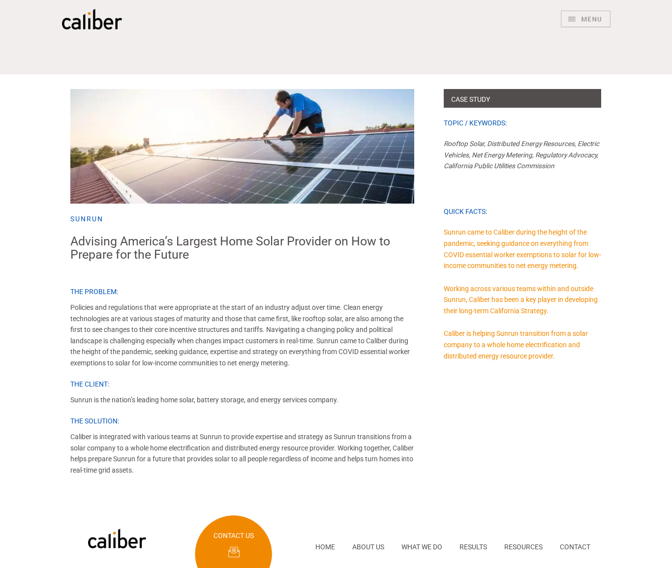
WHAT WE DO (421, 547)
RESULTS (473, 547)
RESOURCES (523, 547)
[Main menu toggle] (585, 19)
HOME (325, 547)
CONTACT (575, 547)
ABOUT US (368, 547)
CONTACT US (234, 535)
